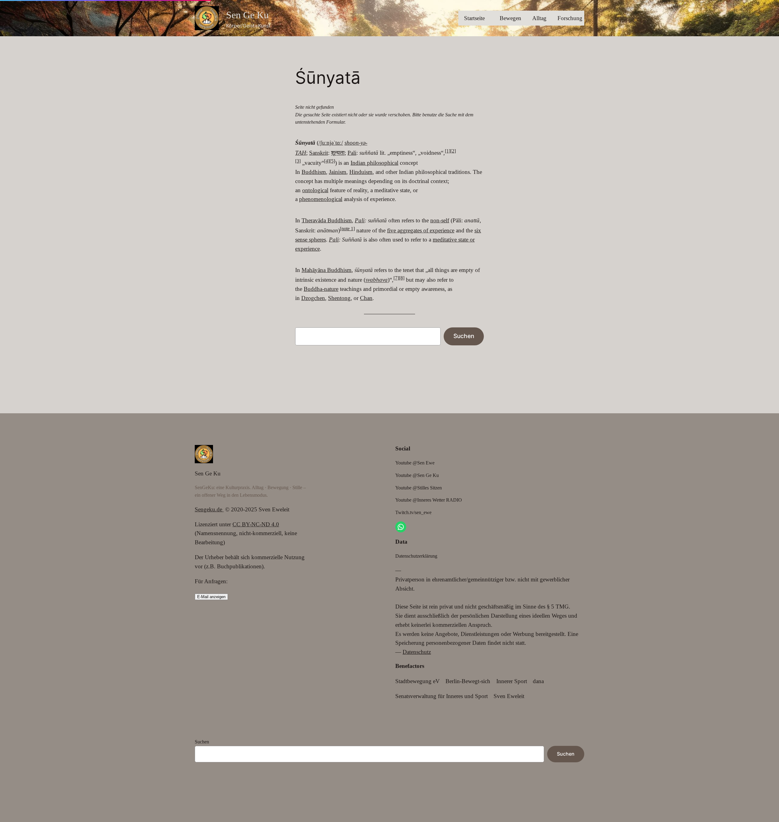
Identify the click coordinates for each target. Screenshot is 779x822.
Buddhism (314, 172)
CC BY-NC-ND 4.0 (255, 524)
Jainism (337, 172)
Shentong (339, 298)
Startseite (474, 18)
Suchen (463, 336)
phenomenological (320, 199)
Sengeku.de (209, 509)
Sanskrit (318, 153)
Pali (352, 153)
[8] (401, 277)
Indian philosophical (374, 163)
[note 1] (347, 228)
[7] (396, 277)
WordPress (222, 795)
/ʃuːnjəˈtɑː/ (331, 142)
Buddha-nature (321, 289)
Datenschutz (417, 652)
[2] (453, 150)
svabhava (376, 280)
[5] (332, 161)
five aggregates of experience (420, 230)
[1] (447, 150)
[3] (298, 161)
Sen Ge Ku (247, 14)
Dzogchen (313, 298)
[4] (327, 161)
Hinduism (360, 172)
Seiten (202, 781)
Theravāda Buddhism (327, 220)
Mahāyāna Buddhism (326, 270)
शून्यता (337, 153)
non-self (439, 220)
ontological (315, 190)
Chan (366, 298)
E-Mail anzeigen (211, 596)
